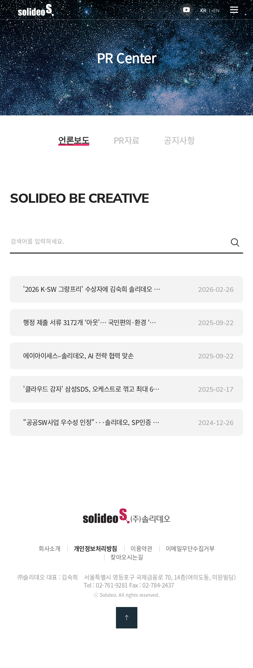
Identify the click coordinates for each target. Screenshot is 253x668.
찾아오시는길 (126, 557)
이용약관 (141, 549)
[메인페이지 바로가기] (36, 13)
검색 (235, 242)
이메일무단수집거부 (190, 549)
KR (203, 11)
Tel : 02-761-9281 (106, 585)
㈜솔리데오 (126, 515)
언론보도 (73, 141)
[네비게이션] (234, 10)
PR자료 (127, 140)
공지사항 (179, 140)
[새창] (186, 9)
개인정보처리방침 (95, 549)
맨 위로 (126, 617)
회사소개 (49, 549)
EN (216, 11)
